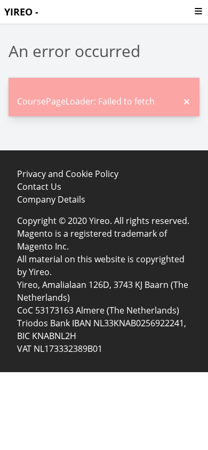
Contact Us (39, 186)
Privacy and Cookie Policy (67, 174)
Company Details (51, 199)
